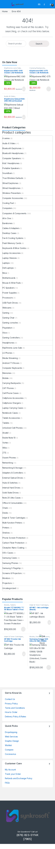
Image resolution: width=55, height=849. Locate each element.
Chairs (5, 508)
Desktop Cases (9, 233)
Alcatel (5, 433)
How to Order (11, 712)
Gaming (5, 313)
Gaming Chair (8, 318)
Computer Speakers (11, 158)
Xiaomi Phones (9, 457)
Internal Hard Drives (11, 487)
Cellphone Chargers (11, 403)
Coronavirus (10, 754)
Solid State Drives (10, 492)
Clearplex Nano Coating (13, 547)
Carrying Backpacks (37, 68)
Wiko (4, 448)
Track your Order (13, 774)
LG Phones (7, 353)
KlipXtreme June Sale (12, 68)
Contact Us (10, 699)
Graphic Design (12, 741)
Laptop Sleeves (9, 258)
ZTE (4, 452)
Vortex (5, 442)
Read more (48, 89)
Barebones (7, 223)
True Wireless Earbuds (12, 178)
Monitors (6, 578)
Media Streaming (10, 358)
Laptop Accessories (11, 253)
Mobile (5, 378)
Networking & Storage (12, 468)
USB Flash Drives (10, 303)
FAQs (7, 783)
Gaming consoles (10, 322)
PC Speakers (8, 288)
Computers (7, 208)
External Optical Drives (12, 478)
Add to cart (24, 89)
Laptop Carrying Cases (12, 408)
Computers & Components (14, 213)
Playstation (7, 328)
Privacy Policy (11, 703)
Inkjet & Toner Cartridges (13, 518)
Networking (7, 462)
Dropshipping (11, 732)
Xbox (4, 332)
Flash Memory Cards (11, 243)
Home (4, 11)
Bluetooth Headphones (13, 153)
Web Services (11, 736)
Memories (6, 373)
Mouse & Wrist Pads (11, 283)
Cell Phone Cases (10, 393)
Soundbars (7, 173)
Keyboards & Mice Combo (14, 248)
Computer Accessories (12, 198)
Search (39, 4)
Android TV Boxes (10, 363)
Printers (5, 527)
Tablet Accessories (11, 418)
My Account (10, 769)
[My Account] (45, 4)
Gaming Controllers (11, 337)
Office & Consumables (12, 503)
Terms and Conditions (15, 708)
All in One (6, 218)
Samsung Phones (10, 563)
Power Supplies (9, 293)
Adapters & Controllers (12, 473)
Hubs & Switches (10, 483)
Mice (4, 273)
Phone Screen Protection (14, 538)
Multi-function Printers (12, 522)
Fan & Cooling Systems (12, 238)
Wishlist (8, 745)
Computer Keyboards (12, 368)
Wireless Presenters (11, 193)
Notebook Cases (10, 413)
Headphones (8, 342)
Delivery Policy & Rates (15, 716)
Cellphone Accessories (13, 398)
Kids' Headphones (10, 163)
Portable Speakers (11, 168)
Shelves (6, 533)
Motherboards (8, 278)
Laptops (6, 263)
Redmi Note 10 (9, 437)
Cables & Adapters (10, 228)
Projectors (7, 583)
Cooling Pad (8, 203)
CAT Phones (8, 388)
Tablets (5, 423)
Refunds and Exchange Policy (18, 778)
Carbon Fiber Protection (13, 543)
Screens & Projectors (12, 573)
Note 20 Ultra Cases (11, 497)
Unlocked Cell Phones (12, 428)
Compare (9, 749)
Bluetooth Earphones (11, 148)
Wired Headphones (11, 188)
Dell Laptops (8, 268)
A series (6, 138)
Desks (5, 513)
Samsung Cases (9, 558)
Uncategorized (9, 588)
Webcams (6, 307)
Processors (7, 297)
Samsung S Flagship (11, 568)
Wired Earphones (10, 183)
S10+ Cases (7, 553)
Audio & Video (9, 96)
